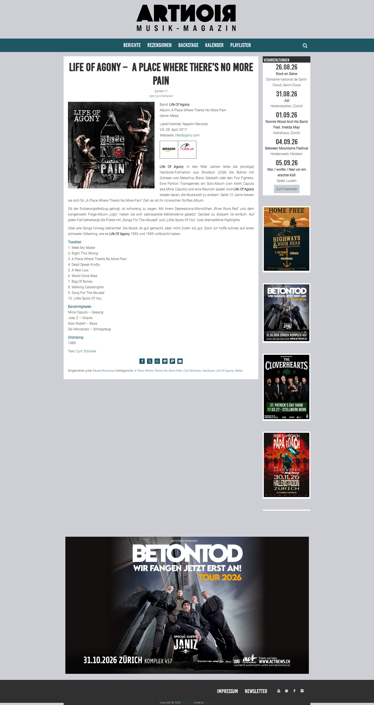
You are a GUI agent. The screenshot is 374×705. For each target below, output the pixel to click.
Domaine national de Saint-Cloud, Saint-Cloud (286, 75)
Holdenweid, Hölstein (286, 147)
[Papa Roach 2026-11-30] (286, 496)
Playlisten (240, 45)
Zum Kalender (286, 189)
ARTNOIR (186, 702)
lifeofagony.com (187, 135)
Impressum (227, 691)
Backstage (188, 45)
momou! (209, 702)
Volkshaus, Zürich (287, 123)
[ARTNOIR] (187, 33)
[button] (142, 361)
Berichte (132, 45)
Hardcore (208, 370)
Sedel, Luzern (286, 171)
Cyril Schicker (86, 351)
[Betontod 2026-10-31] (286, 340)
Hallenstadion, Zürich (286, 99)
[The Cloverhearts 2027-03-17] (286, 418)
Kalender (214, 45)
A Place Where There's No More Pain (158, 370)
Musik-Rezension (104, 370)
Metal (238, 370)
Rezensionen (159, 45)
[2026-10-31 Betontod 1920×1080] (187, 673)
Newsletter (256, 691)
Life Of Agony (225, 370)
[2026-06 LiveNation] (286, 269)
